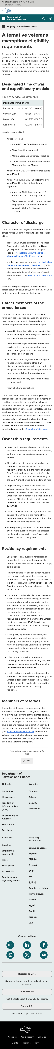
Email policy (8, 866)
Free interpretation (38, 888)
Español (33, 854)
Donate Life (27, 1006)
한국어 (32, 882)
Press (5, 860)
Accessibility (8, 871)
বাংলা (30, 877)
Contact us (7, 791)
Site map (33, 791)
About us (6, 845)
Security (33, 803)
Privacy (32, 797)
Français (33, 917)
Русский (33, 865)
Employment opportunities (8, 852)
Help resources (9, 797)
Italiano (32, 900)
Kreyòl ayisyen (36, 894)
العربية (32, 905)
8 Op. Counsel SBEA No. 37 (20, 732)
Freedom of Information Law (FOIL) (10, 806)
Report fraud (8, 824)
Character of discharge (36, 429)
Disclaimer (34, 809)
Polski (32, 911)
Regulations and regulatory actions (11, 879)
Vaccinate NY (27, 992)
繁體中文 (33, 859)
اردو (31, 923)
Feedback (7, 830)
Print (28, 761)
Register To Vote (27, 974)
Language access (38, 848)
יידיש (31, 871)
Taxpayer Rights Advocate (10, 817)
